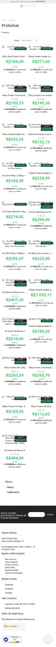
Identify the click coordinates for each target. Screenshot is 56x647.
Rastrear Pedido (11, 570)
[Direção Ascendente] (40, 40)
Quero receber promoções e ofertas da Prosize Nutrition (13, 515)
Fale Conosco (10, 559)
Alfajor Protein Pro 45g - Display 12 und (19, 406)
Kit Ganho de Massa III (15, 450)
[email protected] (12, 608)
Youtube (8, 593)
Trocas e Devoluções (14, 573)
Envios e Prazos (11, 565)
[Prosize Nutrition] (28, 6)
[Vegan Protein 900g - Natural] (41, 319)
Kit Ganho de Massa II (15, 331)
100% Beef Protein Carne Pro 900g (17, 56)
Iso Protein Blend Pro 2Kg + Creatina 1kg (20, 211)
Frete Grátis (10, 567)
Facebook (9, 585)
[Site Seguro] (18, 619)
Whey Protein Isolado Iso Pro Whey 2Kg (20, 134)
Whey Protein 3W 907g (41, 406)
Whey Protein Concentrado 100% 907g (19, 95)
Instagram (9, 589)
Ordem (16, 40)
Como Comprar (11, 562)
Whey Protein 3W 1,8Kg (14, 367)
